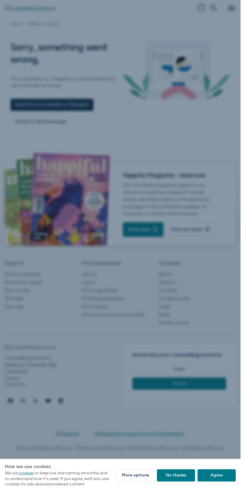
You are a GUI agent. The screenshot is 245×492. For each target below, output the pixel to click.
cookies (26, 473)
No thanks (176, 475)
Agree (216, 475)
